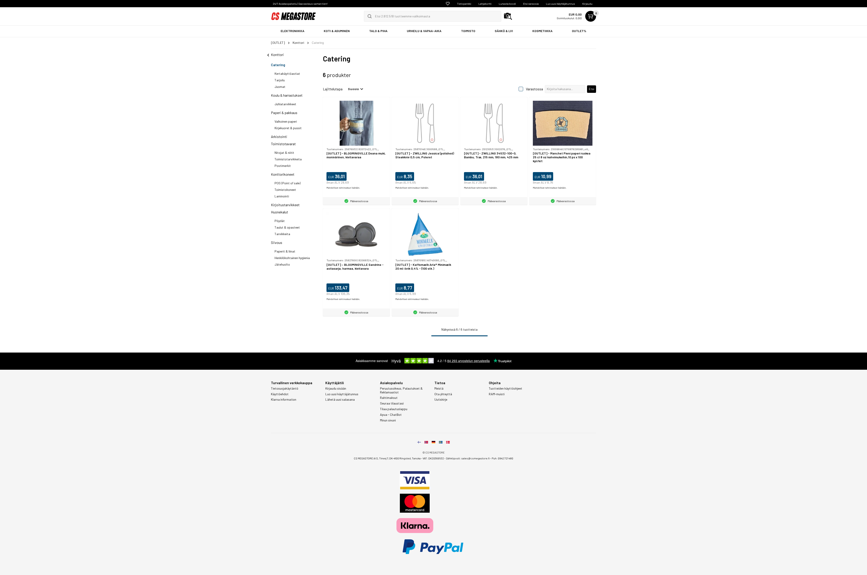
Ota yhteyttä (443, 394)
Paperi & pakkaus (284, 112)
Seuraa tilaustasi (392, 403)
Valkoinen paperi (286, 121)
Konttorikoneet (282, 174)
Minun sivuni (388, 420)
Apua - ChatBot (391, 414)
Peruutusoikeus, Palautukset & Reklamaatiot (401, 390)
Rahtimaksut (389, 398)
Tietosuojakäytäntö (284, 388)
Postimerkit (283, 166)
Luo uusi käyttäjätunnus (560, 3)
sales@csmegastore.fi (475, 458)
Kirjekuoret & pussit (288, 128)
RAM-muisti (497, 394)
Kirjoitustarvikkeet (285, 205)
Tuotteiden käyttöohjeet (505, 388)
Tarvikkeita (282, 234)
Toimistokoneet (285, 190)
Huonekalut (279, 212)
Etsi (591, 89)
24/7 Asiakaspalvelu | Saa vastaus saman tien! (300, 3)
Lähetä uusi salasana (340, 399)
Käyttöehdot (280, 394)
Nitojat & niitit (284, 152)
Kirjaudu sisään (335, 388)
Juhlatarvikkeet (285, 104)
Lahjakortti (485, 3)
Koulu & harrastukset (287, 95)
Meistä (438, 388)
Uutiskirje (440, 399)
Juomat (280, 87)
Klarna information (283, 399)
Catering (278, 65)
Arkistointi (279, 136)
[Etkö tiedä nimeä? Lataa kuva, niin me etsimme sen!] (508, 16)
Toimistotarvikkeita (288, 159)
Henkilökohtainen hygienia (292, 258)
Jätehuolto (282, 264)
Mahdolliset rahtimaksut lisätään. (343, 187)
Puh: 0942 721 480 (502, 458)
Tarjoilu (280, 80)
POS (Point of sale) (288, 183)
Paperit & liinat (285, 251)
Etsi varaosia (531, 3)
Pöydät (280, 221)
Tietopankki (464, 3)
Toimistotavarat (283, 144)
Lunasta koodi (507, 3)
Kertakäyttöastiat (287, 73)
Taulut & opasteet (287, 227)
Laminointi (282, 196)
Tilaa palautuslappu (393, 409)
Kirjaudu (587, 3)
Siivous (276, 242)
